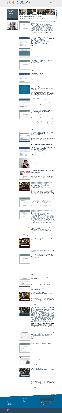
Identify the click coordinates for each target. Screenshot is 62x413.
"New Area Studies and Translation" (38, 292)
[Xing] (56, 17)
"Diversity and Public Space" (36, 356)
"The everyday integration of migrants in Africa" (41, 343)
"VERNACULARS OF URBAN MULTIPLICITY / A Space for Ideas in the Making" (42, 86)
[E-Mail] (56, 19)
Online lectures (10, 404)
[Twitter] (56, 16)
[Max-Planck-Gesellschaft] (8, 410)
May (29, 18)
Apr (26, 18)
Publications (10, 401)
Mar (24, 18)
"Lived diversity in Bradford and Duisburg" (39, 197)
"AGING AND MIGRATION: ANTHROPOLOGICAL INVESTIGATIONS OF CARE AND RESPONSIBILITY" (41, 49)
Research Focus (10, 13)
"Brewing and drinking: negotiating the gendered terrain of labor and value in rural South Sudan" (43, 148)
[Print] (56, 21)
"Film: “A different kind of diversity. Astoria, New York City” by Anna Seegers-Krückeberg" (42, 239)
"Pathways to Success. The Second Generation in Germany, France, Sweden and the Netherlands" (43, 22)
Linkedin (25, 400)
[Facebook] (56, 10)
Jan (20, 18)
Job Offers (51, 400)
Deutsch (48, 2)
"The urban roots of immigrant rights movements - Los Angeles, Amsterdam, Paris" (42, 61)
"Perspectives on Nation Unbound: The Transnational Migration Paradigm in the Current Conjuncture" (42, 133)
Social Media (25, 398)
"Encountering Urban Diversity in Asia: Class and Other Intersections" (42, 278)
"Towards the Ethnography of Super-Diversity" (40, 227)
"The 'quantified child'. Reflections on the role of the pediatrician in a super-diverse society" (41, 183)
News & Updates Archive (43, 400)
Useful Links (9, 398)
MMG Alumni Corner (10, 400)
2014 (47, 18)
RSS (50, 402)
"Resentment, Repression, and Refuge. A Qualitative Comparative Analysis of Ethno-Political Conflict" (41, 111)
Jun (31, 18)
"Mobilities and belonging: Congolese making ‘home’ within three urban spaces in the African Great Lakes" (42, 99)
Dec (44, 18)
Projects (9, 15)
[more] (32, 34)
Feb (22, 18)
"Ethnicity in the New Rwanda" (37, 73)
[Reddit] (56, 14)
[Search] (55, 2)
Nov (42, 18)
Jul (33, 18)
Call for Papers (43, 402)
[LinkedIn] (56, 12)
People (9, 17)
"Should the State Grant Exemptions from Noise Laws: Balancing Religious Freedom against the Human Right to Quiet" (42, 255)
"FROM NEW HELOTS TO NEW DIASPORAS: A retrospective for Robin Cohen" (42, 171)
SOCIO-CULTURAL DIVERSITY (11, 11)
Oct (40, 18)
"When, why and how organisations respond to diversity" (42, 332)
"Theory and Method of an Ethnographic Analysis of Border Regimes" (43, 308)
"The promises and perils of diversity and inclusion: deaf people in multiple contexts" (42, 159)
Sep (37, 18)
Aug (35, 18)
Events (9, 19)
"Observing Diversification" (36, 368)
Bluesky (25, 401)
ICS (43, 404)
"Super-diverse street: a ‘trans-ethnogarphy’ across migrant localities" (41, 211)
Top (54, 395)
